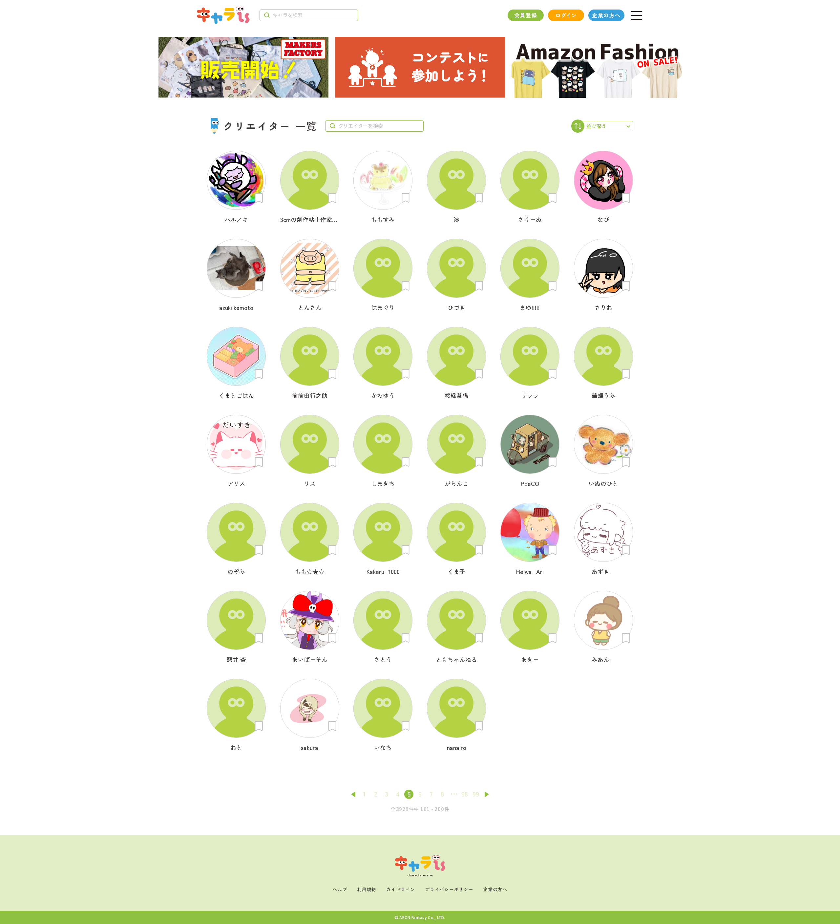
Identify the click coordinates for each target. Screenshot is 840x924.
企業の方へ (606, 15)
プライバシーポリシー (449, 889)
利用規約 (366, 889)
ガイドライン (400, 889)
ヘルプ (340, 889)
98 (464, 794)
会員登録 (525, 15)
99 (475, 794)
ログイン (566, 15)
